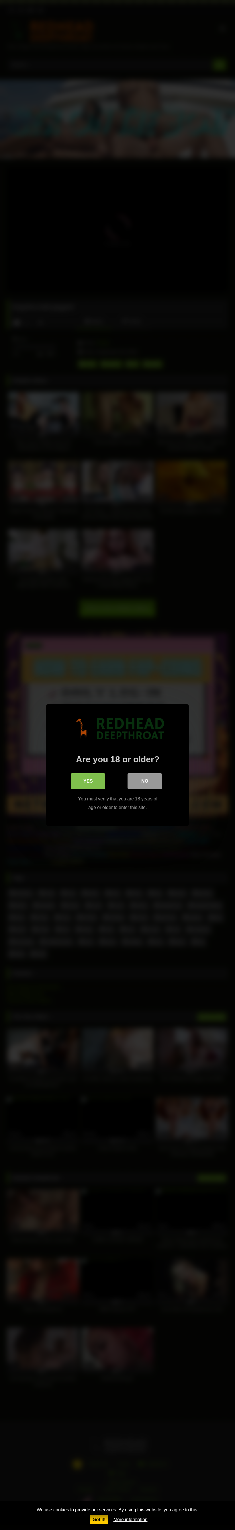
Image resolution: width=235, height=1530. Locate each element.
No (144, 781)
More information (130, 1519)
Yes (88, 781)
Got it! (99, 1519)
